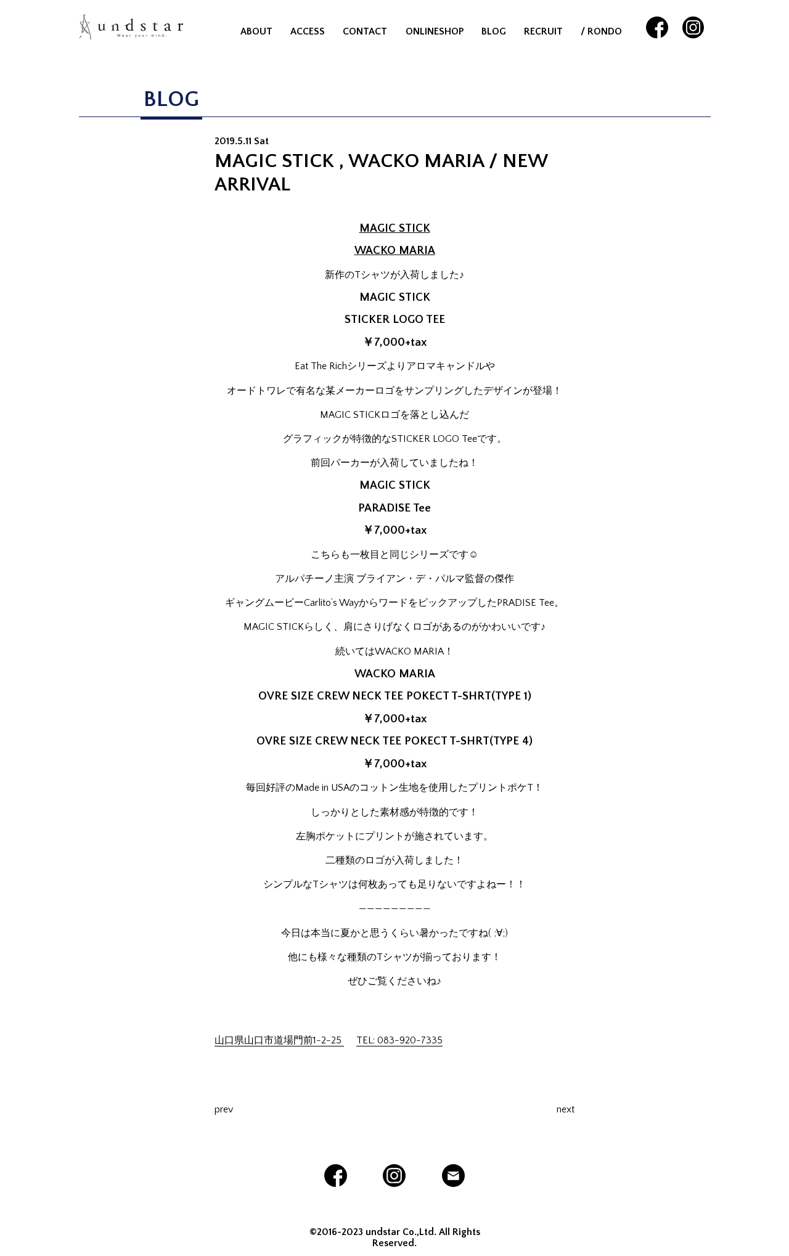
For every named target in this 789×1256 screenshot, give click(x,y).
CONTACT (365, 31)
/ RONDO (601, 31)
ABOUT (256, 31)
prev (224, 1109)
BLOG (493, 31)
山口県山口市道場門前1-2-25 (279, 1040)
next (565, 1109)
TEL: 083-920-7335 (399, 1040)
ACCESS (307, 31)
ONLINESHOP (435, 31)
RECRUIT (543, 31)
